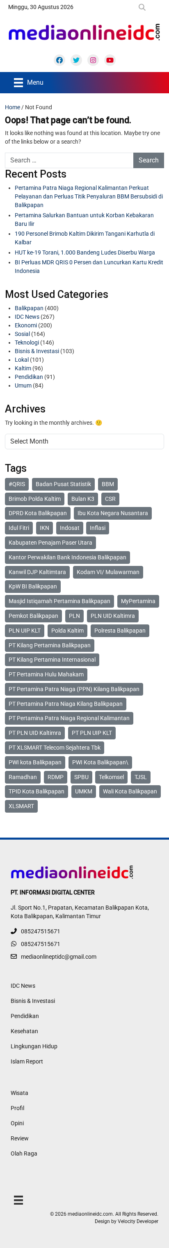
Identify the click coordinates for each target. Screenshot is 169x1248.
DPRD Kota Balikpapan (38, 513)
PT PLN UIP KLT (92, 733)
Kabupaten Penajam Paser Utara (50, 542)
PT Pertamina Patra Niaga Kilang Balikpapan (66, 704)
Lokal (22, 359)
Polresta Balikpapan (120, 630)
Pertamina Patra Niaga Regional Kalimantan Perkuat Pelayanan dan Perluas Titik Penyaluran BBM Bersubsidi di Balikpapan (89, 196)
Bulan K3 (82, 499)
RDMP (56, 777)
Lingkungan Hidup (34, 1046)
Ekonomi (26, 325)
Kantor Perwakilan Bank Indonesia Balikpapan (67, 557)
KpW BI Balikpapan (33, 586)
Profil (17, 1108)
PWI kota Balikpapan (35, 762)
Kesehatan (24, 1031)
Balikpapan (29, 308)
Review (20, 1138)
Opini (17, 1123)
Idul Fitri (19, 528)
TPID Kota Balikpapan (36, 791)
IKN (44, 528)
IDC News (27, 316)
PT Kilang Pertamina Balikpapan (50, 645)
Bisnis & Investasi (37, 351)
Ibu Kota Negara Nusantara (113, 513)
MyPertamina (138, 601)
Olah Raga (24, 1153)
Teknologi (27, 342)
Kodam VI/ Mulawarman (108, 572)
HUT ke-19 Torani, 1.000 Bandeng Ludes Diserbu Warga (85, 252)
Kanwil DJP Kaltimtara (37, 572)
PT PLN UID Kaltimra (35, 733)
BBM (108, 484)
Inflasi (97, 528)
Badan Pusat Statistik (63, 484)
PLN (74, 616)
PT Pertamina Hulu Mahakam (46, 674)
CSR (110, 499)
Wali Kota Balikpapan (130, 791)
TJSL (141, 777)
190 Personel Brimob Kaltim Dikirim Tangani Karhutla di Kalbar (85, 238)
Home (12, 107)
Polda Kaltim (67, 630)
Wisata (19, 1093)
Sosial (22, 334)
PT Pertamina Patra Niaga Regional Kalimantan (69, 718)
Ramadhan (23, 777)
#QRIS (17, 484)
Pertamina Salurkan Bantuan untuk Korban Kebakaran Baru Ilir (84, 219)
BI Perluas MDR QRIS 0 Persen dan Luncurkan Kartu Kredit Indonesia (89, 266)
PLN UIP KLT (25, 630)
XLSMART (21, 806)
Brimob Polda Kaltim (35, 499)
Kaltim (23, 368)
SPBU (81, 777)
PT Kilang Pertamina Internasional (52, 659)
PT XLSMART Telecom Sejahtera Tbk (54, 747)
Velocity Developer (138, 1221)
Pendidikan (29, 377)
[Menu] (18, 1199)
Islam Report (27, 1061)
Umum (23, 385)
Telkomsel (111, 777)
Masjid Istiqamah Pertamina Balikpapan (59, 601)
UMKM (83, 791)
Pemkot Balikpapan (33, 616)
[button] (144, 7)
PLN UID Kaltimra (113, 616)
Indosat (70, 528)
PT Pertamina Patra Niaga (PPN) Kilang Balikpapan (74, 689)
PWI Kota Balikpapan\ (100, 762)
